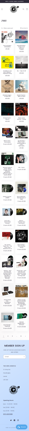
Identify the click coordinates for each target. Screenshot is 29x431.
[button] (2, 9)
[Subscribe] (24, 357)
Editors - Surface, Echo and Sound (21, 222)
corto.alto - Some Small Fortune (7, 222)
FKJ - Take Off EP (21, 71)
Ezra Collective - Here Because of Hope (21, 198)
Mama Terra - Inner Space (7, 141)
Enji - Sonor (22, 167)
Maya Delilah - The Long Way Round (21, 246)
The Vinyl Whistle (11, 427)
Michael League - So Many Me (7, 95)
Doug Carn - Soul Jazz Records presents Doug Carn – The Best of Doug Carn (21, 273)
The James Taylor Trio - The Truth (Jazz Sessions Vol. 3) (7, 246)
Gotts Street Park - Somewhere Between (7, 301)
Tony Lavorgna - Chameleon (7, 46)
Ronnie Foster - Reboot (7, 118)
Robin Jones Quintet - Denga (21, 118)
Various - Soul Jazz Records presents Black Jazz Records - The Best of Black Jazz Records (7, 274)
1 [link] (3, 336)
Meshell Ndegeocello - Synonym (21, 323)
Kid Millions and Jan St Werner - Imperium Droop (7, 72)
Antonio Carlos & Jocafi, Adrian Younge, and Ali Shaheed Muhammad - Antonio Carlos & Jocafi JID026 (7, 171)
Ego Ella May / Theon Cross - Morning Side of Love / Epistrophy (21, 143)
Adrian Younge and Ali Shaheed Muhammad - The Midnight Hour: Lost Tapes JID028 (21, 303)
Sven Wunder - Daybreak (7, 325)
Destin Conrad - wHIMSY (7, 197)
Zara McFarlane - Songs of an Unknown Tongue (21, 47)
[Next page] (25, 336)
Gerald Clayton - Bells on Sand (21, 95)
